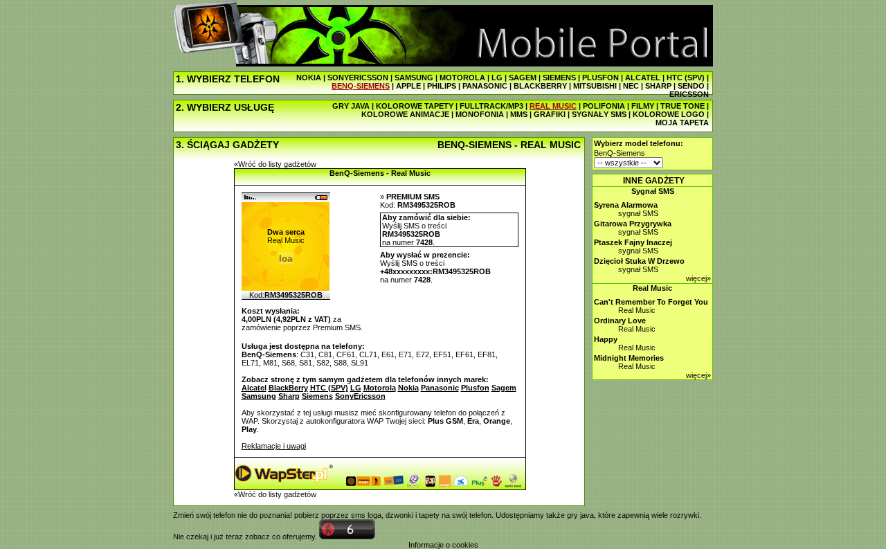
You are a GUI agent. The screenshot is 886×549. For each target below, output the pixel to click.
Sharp (289, 396)
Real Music (652, 288)
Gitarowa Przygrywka (632, 223)
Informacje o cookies (443, 545)
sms (358, 515)
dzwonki (399, 515)
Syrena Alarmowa (626, 205)
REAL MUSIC (553, 106)
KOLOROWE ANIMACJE (405, 114)
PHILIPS (441, 86)
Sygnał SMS (652, 191)
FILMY (642, 106)
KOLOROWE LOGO (669, 114)
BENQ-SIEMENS (361, 86)
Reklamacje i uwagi (274, 446)
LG (497, 77)
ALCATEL (642, 77)
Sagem (503, 388)
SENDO (691, 86)
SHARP (658, 86)
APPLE (408, 86)
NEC (631, 86)
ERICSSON (689, 94)
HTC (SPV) (686, 77)
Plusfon (475, 388)
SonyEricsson (360, 396)
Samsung (259, 396)
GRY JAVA (351, 106)
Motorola (379, 388)
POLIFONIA (604, 106)
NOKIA (308, 77)
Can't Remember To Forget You (651, 302)
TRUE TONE (682, 106)
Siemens (317, 396)
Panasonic (440, 388)
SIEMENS (559, 77)
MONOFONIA (479, 114)
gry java (580, 515)
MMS (518, 114)
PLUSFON (600, 77)
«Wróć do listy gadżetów (275, 164)
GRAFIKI (550, 114)
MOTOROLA (462, 77)
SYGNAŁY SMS (599, 114)
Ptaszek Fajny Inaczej (633, 242)
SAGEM (522, 77)
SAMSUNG (414, 77)
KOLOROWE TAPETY (414, 106)
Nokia (408, 388)
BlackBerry (288, 388)
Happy (605, 339)
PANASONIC (484, 86)
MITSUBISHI (595, 86)
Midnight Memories (629, 358)
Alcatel (254, 388)
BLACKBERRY (540, 86)
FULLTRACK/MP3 (491, 106)
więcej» (698, 278)
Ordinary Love (620, 320)
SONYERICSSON (357, 77)
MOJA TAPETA (682, 122)
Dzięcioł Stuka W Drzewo (639, 261)
